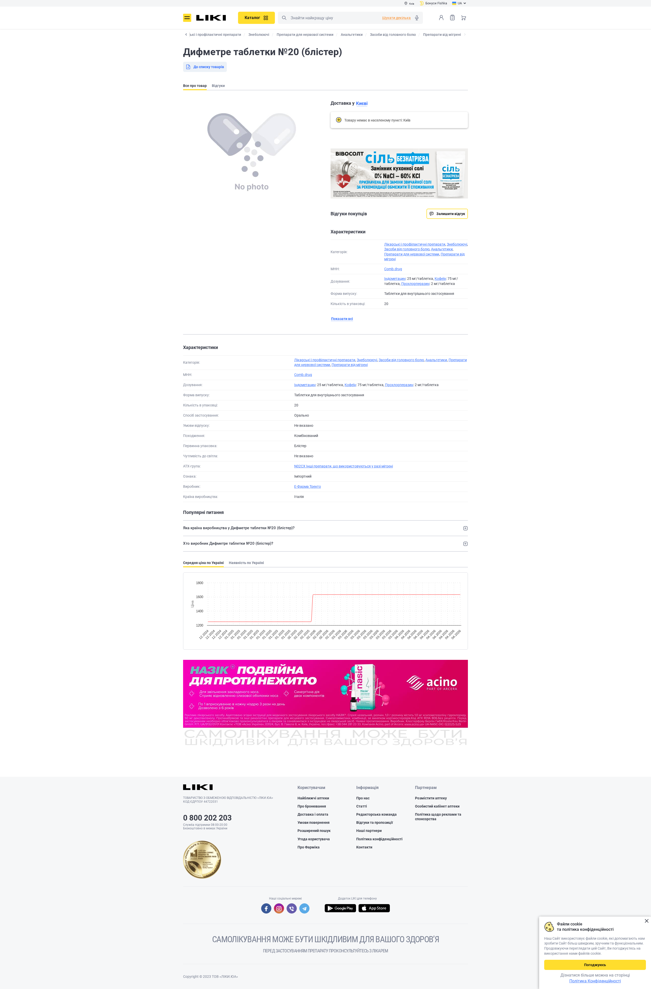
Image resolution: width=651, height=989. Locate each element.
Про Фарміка (309, 847)
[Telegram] (304, 908)
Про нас (362, 798)
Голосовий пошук (417, 18)
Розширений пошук (314, 831)
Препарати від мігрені (350, 365)
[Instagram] (279, 908)
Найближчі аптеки (313, 798)
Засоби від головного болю (407, 249)
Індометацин (395, 279)
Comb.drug (393, 269)
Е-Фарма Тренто (307, 486)
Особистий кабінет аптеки (437, 806)
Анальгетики (442, 249)
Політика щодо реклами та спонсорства (438, 816)
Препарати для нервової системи (411, 254)
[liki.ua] (211, 18)
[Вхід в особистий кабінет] (441, 17)
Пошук (284, 18)
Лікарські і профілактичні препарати (414, 244)
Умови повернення (314, 822)
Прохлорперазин (415, 284)
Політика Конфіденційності (595, 981)
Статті (361, 806)
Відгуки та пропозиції (374, 822)
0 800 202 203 (207, 817)
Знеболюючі (457, 244)
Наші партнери (369, 831)
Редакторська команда (376, 814)
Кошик (463, 17)
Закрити (646, 921)
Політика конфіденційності (379, 839)
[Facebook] (266, 908)
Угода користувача (314, 839)
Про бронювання (312, 806)
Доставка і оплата (313, 814)
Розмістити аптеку (431, 798)
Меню (187, 18)
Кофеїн (440, 279)
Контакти (364, 847)
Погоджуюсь (595, 965)
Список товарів (452, 17)
